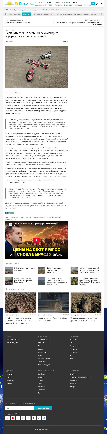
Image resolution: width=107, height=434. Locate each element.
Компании (10, 380)
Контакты (73, 380)
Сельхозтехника (66, 14)
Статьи (18, 315)
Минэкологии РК (39, 217)
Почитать (74, 336)
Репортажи (74, 352)
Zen (39, 393)
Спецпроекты (75, 346)
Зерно (39, 14)
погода (28, 217)
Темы (8, 336)
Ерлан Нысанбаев (53, 217)
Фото (71, 355)
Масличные (48, 14)
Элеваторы (78, 14)
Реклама (73, 383)
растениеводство (11, 217)
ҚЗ (97, 4)
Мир (33, 14)
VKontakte (41, 387)
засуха (22, 217)
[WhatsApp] (12, 213)
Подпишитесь (43, 408)
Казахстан (26, 14)
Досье (8, 377)
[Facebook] (6, 213)
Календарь (10, 374)
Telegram (31, 206)
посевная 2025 (10, 220)
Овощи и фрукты (90, 14)
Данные (10, 371)
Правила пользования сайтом (81, 377)
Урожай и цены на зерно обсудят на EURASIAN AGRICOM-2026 (36, 10)
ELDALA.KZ (74, 371)
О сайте (73, 374)
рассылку (13, 208)
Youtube (41, 380)
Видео (72, 358)
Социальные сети (46, 371)
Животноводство (15, 14)
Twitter (40, 383)
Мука (56, 14)
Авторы (72, 387)
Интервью (73, 340)
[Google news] (44, 418)
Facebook (17, 206)
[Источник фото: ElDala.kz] (36, 67)
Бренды (9, 383)
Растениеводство (12, 340)
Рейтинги (73, 349)
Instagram (57, 206)
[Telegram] (9, 213)
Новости (42, 336)
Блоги (72, 343)
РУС (92, 4)
